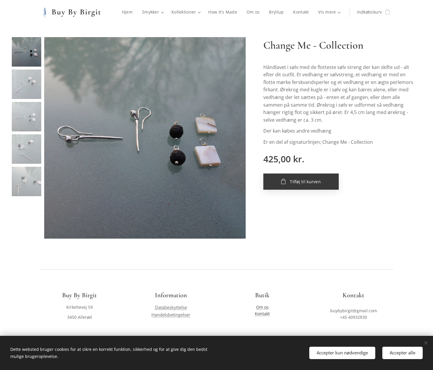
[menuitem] (128, 12)
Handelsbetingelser (170, 315)
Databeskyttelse (171, 307)
